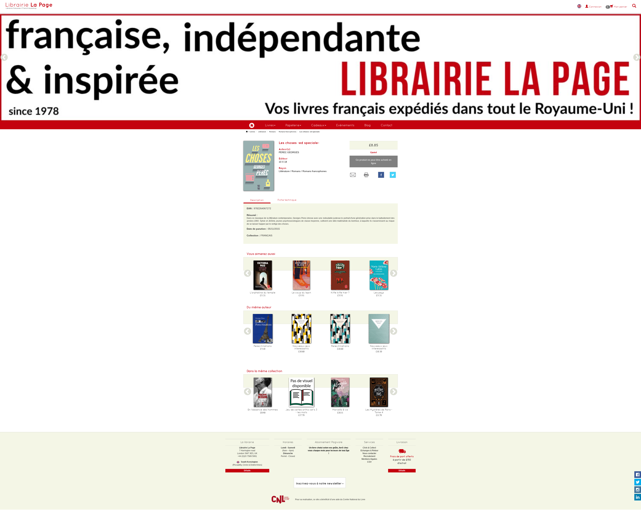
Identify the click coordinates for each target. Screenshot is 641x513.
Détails (247, 470)
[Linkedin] (637, 497)
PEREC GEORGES (289, 152)
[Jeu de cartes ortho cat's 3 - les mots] (301, 392)
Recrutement (369, 456)
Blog (367, 125)
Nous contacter (369, 453)
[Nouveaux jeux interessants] (301, 328)
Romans (272, 132)
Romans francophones (287, 132)
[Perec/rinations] (262, 328)
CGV (369, 462)
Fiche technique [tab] (287, 200)
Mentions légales (369, 459)
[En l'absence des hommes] (262, 392)
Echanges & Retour (369, 450)
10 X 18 (283, 161)
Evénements (345, 125)
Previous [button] (4, 53)
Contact (386, 125)
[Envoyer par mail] (354, 175)
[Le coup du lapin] (301, 275)
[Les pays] (379, 275)
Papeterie (292, 125)
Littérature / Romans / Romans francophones (303, 171)
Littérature (262, 132)
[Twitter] (393, 175)
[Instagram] (637, 489)
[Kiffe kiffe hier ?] (340, 275)
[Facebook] (381, 175)
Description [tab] (257, 200)
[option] (320, 61)
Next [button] (637, 53)
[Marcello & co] (340, 392)
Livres (269, 125)
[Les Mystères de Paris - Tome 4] (379, 392)
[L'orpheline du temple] (262, 275)
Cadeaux (318, 125)
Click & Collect (369, 448)
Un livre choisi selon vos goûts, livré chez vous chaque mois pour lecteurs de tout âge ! (328, 451)
